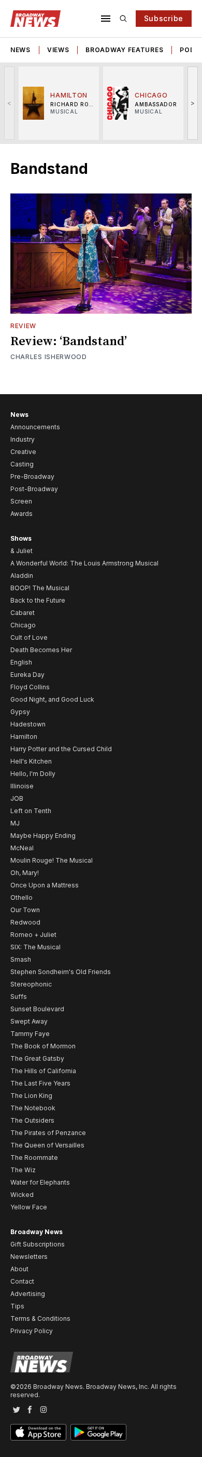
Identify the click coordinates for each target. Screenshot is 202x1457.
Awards (21, 513)
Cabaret (22, 613)
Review (23, 326)
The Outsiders (32, 1120)
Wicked (22, 1195)
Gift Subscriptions (37, 1244)
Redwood (25, 922)
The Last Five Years (40, 1083)
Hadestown (28, 724)
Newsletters (29, 1256)
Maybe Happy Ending (43, 835)
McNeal (22, 848)
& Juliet (21, 551)
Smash (20, 959)
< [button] (9, 103)
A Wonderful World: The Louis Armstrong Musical (84, 563)
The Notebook (32, 1108)
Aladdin (21, 575)
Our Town (25, 910)
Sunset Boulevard (37, 1009)
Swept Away (29, 1021)
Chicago (23, 625)
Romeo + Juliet (33, 934)
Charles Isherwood (48, 357)
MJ (15, 823)
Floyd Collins (30, 687)
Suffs (18, 996)
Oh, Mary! (24, 873)
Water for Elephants (40, 1182)
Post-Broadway (34, 489)
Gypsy (20, 712)
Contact (22, 1281)
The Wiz (23, 1170)
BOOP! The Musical (39, 588)
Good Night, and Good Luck (52, 699)
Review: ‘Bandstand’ (68, 341)
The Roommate (34, 1157)
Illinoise (22, 786)
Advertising (27, 1294)
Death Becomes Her (41, 650)
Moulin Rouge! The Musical (51, 860)
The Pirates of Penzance (48, 1133)
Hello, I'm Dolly (32, 774)
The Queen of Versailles (47, 1145)
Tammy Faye (30, 1034)
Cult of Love (29, 637)
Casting (22, 464)
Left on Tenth (30, 811)
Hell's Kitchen (31, 761)
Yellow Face (28, 1207)
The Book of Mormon (43, 1046)
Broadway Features (124, 50)
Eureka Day (27, 674)
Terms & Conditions (40, 1318)
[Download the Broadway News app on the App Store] (38, 1432)
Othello (21, 897)
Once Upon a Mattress (44, 885)
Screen (21, 501)
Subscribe (163, 18)
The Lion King (31, 1095)
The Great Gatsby (37, 1058)
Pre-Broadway (32, 476)
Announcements (35, 427)
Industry (22, 439)
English (21, 662)
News (20, 50)
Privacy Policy (31, 1331)
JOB (16, 798)
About (19, 1269)
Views (58, 50)
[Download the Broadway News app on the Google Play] (98, 1432)
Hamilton (23, 736)
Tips (17, 1306)
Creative (23, 452)
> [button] (193, 103)
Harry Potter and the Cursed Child (61, 749)
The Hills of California (43, 1071)
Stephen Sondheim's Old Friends (60, 972)
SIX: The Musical (35, 947)
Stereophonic (31, 984)
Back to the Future (37, 600)
